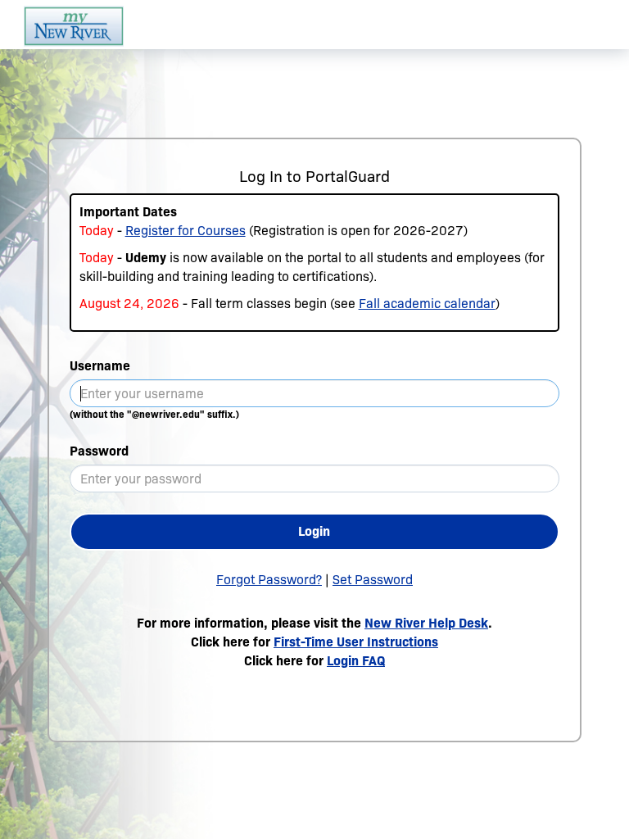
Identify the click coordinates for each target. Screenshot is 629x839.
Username (100, 366)
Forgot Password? (269, 579)
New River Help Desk (426, 623)
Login (314, 531)
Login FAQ (356, 661)
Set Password (373, 579)
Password (99, 451)
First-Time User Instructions (356, 642)
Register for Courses (185, 230)
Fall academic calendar (427, 303)
